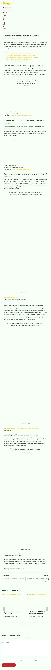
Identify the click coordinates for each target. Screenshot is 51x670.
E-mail (21, 660)
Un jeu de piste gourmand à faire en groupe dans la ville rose (21, 55)
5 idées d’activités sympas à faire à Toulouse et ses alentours (13, 578)
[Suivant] (47, 609)
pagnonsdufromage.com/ (25, 115)
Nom (3, 660)
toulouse (25, 568)
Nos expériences (7, 7)
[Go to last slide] (4, 609)
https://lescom (15, 115)
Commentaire (6, 642)
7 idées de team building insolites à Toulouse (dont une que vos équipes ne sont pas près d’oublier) (38, 578)
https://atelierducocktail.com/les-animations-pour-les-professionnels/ (21, 428)
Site (36, 660)
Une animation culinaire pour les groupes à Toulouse (19, 53)
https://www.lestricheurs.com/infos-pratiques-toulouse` (17, 554)
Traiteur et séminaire (8, 10)
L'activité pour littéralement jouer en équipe (16, 61)
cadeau (6, 568)
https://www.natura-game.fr (10, 297)
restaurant (18, 568)
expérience (12, 568)
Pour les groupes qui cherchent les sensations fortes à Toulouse (22, 57)
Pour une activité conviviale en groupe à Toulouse (18, 59)
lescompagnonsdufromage (11, 38)
